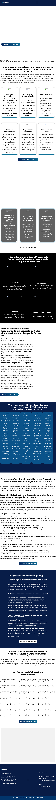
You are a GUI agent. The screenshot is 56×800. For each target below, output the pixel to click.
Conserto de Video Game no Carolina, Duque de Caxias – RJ (8, 710)
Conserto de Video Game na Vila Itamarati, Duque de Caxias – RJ (27, 710)
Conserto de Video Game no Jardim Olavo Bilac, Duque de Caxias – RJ (7, 705)
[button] (37, 2)
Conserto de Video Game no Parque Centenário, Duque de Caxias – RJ (46, 699)
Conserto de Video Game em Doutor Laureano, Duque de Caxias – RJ (7, 716)
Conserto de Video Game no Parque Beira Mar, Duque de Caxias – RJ (45, 716)
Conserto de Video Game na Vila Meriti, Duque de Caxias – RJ (27, 704)
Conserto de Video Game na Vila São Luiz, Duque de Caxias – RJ (8, 692)
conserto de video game (40, 78)
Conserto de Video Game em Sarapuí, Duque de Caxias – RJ (46, 686)
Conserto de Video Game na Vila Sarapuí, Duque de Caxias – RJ (27, 698)
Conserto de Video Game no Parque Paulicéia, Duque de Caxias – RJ (26, 693)
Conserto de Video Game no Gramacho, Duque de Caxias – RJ (27, 686)
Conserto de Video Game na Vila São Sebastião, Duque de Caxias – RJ (27, 680)
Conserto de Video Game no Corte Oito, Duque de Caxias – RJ (8, 698)
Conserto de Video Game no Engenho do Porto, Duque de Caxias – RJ (46, 680)
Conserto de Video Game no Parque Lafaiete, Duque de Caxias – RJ (28, 716)
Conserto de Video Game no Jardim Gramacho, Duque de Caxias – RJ (7, 680)
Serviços (7, 61)
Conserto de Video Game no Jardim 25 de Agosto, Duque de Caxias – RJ (46, 705)
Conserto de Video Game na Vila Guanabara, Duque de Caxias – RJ (47, 692)
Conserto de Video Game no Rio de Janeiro (22, 61)
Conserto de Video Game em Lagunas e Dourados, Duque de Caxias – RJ (8, 687)
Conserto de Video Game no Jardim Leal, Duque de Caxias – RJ (47, 710)
